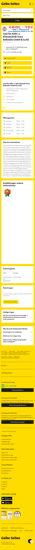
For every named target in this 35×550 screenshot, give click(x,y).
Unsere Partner (6, 465)
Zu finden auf (6, 478)
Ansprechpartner (6, 439)
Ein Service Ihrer (8, 543)
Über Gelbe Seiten (7, 449)
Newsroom (4, 453)
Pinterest (4, 486)
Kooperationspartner (7, 468)
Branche (3, 365)
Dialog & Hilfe (6, 436)
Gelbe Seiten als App (7, 455)
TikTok (3, 489)
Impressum (4, 528)
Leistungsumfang (6, 373)
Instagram (4, 482)
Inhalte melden (28, 531)
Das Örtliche (4, 473)
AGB (20, 531)
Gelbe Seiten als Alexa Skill (9, 460)
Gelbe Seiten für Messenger (9, 457)
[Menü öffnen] (33, 4)
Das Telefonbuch (6, 471)
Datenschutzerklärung (16, 528)
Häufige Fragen (5, 442)
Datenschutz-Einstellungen (9, 531)
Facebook (4, 484)
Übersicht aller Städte (7, 444)
